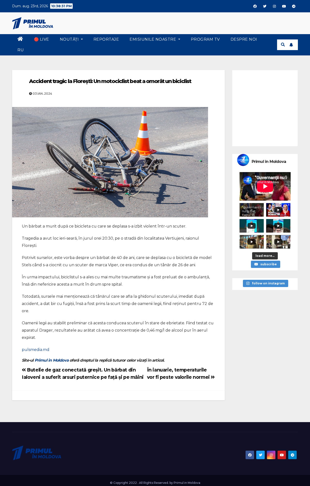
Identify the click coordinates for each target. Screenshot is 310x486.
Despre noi (244, 39)
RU (20, 50)
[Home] (20, 39)
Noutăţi (70, 39)
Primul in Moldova (52, 360)
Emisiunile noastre (153, 39)
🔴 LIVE (41, 39)
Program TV (205, 39)
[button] (283, 44)
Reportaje (106, 39)
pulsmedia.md (35, 349)
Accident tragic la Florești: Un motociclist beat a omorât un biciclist (110, 81)
